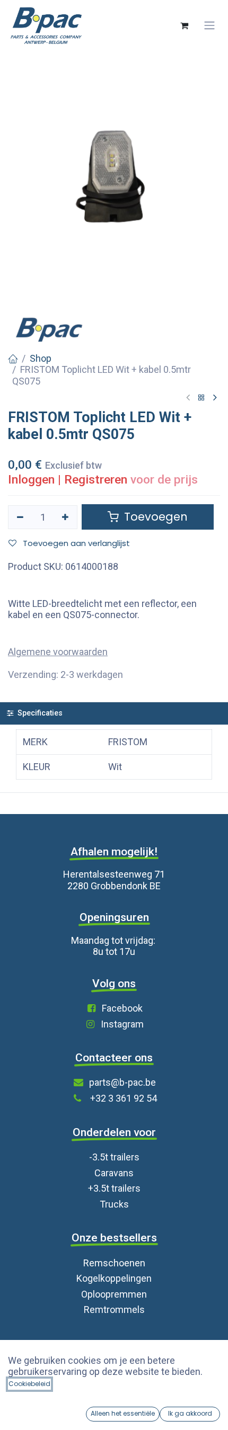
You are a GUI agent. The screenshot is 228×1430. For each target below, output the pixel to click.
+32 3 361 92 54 (123, 1098)
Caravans (114, 1172)
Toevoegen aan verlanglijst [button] (75, 543)
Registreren (95, 479)
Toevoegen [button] (154, 516)
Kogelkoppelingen (114, 1278)
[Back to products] (201, 398)
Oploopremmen (114, 1294)
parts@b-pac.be (122, 1082)
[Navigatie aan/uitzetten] (209, 25)
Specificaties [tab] (39, 713)
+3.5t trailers (114, 1188)
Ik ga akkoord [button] (190, 1413)
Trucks (114, 1204)
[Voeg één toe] (66, 517)
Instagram (122, 1024)
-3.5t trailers (114, 1157)
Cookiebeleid (29, 1383)
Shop (40, 358)
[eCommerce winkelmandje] (184, 25)
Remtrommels (114, 1309)
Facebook (122, 1008)
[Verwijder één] (20, 517)
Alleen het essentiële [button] (123, 1413)
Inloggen (31, 479)
